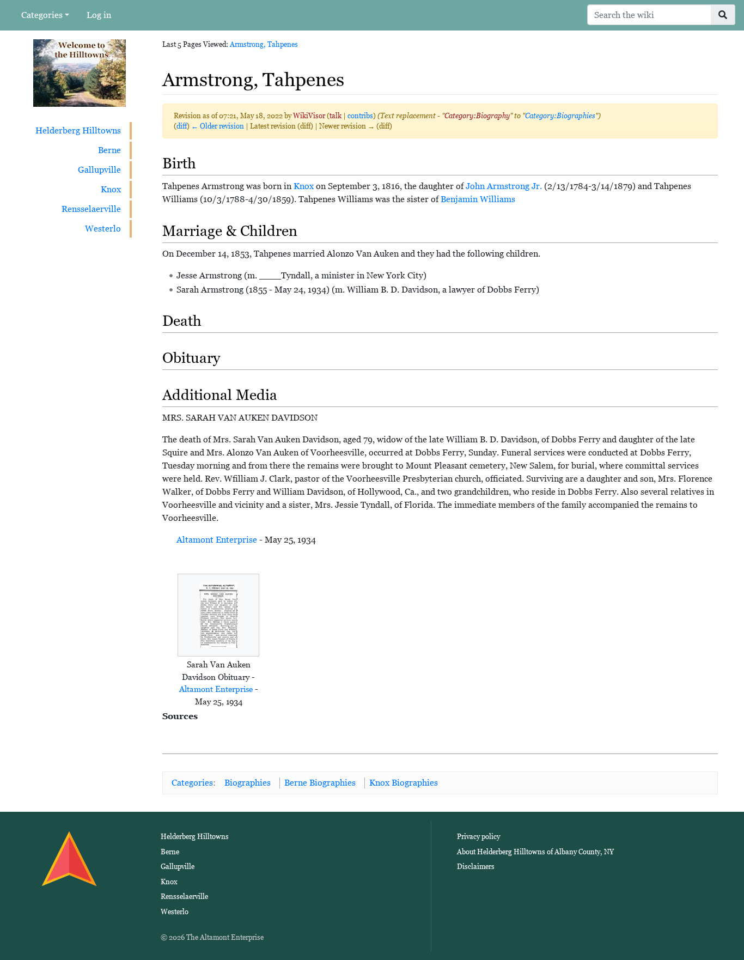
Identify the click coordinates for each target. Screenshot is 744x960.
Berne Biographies (320, 782)
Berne (109, 150)
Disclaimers (476, 866)
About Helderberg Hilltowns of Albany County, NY (535, 852)
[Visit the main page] (79, 72)
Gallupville (99, 170)
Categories (42, 15)
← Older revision (217, 126)
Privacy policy (478, 837)
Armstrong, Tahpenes (264, 44)
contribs (360, 116)
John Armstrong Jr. (504, 186)
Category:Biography (477, 116)
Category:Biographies (560, 116)
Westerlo (103, 228)
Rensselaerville (91, 209)
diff (181, 126)
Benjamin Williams (478, 199)
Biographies (247, 782)
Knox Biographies (403, 782)
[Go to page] (723, 14)
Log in (99, 15)
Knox (111, 189)
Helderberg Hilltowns (78, 130)
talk (335, 116)
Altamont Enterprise (216, 539)
